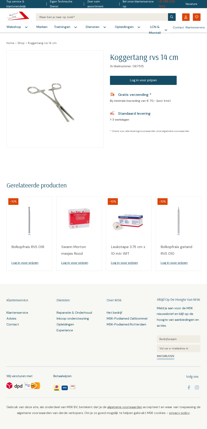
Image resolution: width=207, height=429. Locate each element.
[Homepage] (17, 17)
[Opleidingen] (139, 27)
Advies (11, 318)
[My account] (185, 17)
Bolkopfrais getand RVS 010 (176, 250)
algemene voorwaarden (175, 131)
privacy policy (179, 413)
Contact (178, 27)
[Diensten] (104, 27)
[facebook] (189, 387)
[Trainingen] (75, 27)
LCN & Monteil (155, 30)
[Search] (102, 17)
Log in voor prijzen (143, 80)
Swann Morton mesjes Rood (73, 250)
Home (10, 43)
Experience (65, 330)
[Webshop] (26, 27)
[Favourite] (196, 17)
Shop (21, 43)
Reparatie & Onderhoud (74, 312)
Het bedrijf (114, 312)
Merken (42, 27)
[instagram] (197, 387)
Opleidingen (124, 27)
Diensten (92, 27)
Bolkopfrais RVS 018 (28, 246)
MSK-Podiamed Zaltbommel (127, 318)
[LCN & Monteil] (166, 30)
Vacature (191, 4)
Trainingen (62, 27)
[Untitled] (179, 339)
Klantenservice (195, 27)
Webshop (13, 27)
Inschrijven (165, 356)
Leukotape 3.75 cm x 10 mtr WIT (128, 250)
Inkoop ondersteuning (73, 318)
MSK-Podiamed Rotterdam (126, 324)
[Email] (179, 348)
